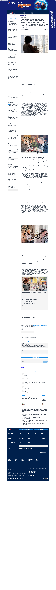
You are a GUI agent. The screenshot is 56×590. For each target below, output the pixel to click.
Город (20, 437)
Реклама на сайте (10, 433)
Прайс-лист (9, 434)
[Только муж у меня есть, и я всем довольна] (22, 299)
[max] (26, 448)
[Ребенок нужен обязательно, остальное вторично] (22, 297)
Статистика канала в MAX (11, 442)
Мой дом (29, 438)
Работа (35, 438)
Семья (35, 442)
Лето (28, 437)
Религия (35, 441)
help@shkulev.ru (13, 476)
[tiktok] (31, 448)
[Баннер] (23, 15)
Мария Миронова (27, 328)
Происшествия (36, 437)
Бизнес (20, 434)
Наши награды (10, 437)
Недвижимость (30, 441)
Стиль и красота (43, 434)
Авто (20, 433)
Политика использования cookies (32, 471)
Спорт (42, 433)
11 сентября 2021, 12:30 (24, 27)
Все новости (13, 18)
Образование (29, 442)
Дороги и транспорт (22, 438)
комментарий (25, 29)
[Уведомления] (46, 13)
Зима (28, 433)
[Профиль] (48, 13)
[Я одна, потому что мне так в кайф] (22, 303)
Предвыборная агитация (11, 441)
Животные (20, 441)
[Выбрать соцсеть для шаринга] (47, 29)
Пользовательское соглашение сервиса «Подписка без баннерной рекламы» (37, 473)
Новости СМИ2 (23, 367)
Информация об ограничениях (32, 470)
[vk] (22, 448)
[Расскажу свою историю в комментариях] (22, 305)
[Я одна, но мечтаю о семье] (22, 301)
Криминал (29, 434)
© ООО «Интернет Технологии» (20, 478)
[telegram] (20, 448)
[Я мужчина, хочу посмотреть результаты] (22, 307)
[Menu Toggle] (8, 13)
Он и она (35, 433)
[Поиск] (44, 13)
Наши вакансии (10, 438)
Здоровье (20, 442)
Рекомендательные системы (31, 472)
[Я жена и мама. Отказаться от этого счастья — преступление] (22, 294)
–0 (47, 348)
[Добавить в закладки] (45, 29)
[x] (28, 448)
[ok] (24, 448)
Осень (35, 434)
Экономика (43, 438)
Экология (42, 437)
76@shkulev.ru (16, 474)
